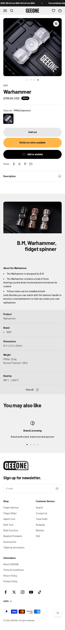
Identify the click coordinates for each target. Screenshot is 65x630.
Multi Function (10, 530)
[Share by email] (31, 164)
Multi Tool (8, 524)
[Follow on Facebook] (5, 592)
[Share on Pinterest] (25, 164)
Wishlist (40, 530)
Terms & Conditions (13, 569)
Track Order (42, 519)
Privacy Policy (10, 581)
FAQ (38, 536)
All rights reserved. (27, 620)
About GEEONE (11, 564)
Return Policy (10, 575)
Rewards (40, 524)
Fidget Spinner (11, 507)
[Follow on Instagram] (22, 592)
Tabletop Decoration (13, 547)
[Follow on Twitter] (14, 592)
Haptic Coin (9, 519)
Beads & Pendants (12, 536)
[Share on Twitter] (19, 164)
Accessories (9, 541)
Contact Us (41, 513)
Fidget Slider (10, 513)
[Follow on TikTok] (39, 592)
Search (39, 507)
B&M (5, 85)
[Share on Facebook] (14, 164)
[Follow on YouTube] (31, 592)
